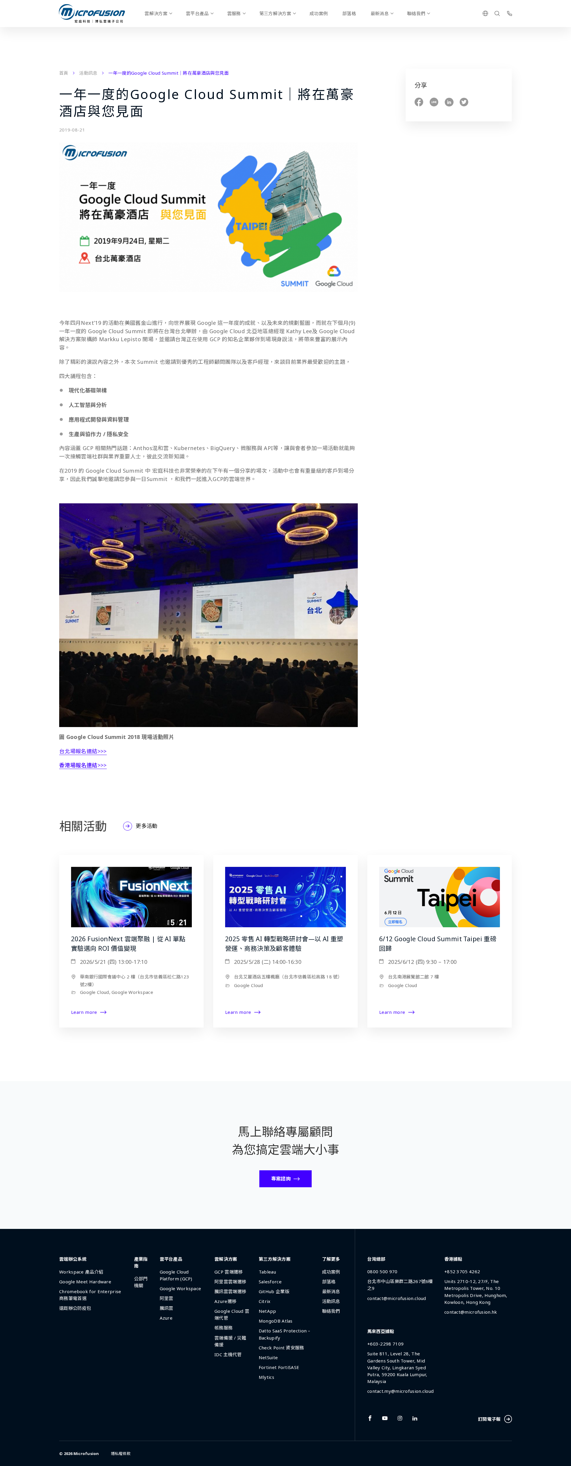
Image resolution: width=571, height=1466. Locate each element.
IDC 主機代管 (227, 1354)
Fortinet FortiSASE (279, 1367)
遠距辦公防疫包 (75, 1308)
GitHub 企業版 (274, 1291)
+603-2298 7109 (385, 1344)
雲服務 (234, 13)
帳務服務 (223, 1328)
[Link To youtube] (385, 1418)
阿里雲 (166, 1298)
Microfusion (86, 1453)
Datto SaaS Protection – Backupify (284, 1334)
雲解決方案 (156, 13)
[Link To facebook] (370, 1418)
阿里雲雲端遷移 (230, 1282)
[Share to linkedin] (449, 102)
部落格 (349, 13)
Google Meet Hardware (85, 1282)
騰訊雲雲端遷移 (230, 1291)
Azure (166, 1318)
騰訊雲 (166, 1308)
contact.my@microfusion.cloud (400, 1391)
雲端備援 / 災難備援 (230, 1341)
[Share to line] (434, 102)
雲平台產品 (197, 13)
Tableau (267, 1272)
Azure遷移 (225, 1301)
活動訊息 (88, 73)
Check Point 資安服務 (281, 1348)
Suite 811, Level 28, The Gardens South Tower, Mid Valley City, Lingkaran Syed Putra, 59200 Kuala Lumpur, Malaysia (397, 1367)
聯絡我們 (416, 13)
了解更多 (331, 1259)
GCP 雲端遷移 (228, 1272)
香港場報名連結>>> (83, 765)
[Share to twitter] (464, 102)
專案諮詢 (281, 1178)
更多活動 (146, 825)
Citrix (265, 1301)
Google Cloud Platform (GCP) (176, 1275)
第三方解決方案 (275, 13)
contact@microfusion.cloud (396, 1298)
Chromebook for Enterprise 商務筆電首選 (90, 1294)
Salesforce (270, 1282)
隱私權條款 (121, 1453)
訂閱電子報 (489, 1419)
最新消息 (380, 13)
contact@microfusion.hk (470, 1312)
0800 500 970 (382, 1271)
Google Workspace (180, 1288)
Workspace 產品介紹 (81, 1272)
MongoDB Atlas (276, 1321)
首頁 (63, 73)
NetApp (267, 1311)
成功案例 (319, 13)
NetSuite (268, 1357)
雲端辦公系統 (73, 1259)
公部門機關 (141, 1282)
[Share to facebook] (419, 102)
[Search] (497, 13)
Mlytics (266, 1377)
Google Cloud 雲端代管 (231, 1314)
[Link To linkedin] (415, 1418)
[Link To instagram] (400, 1418)
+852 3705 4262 (462, 1271)
